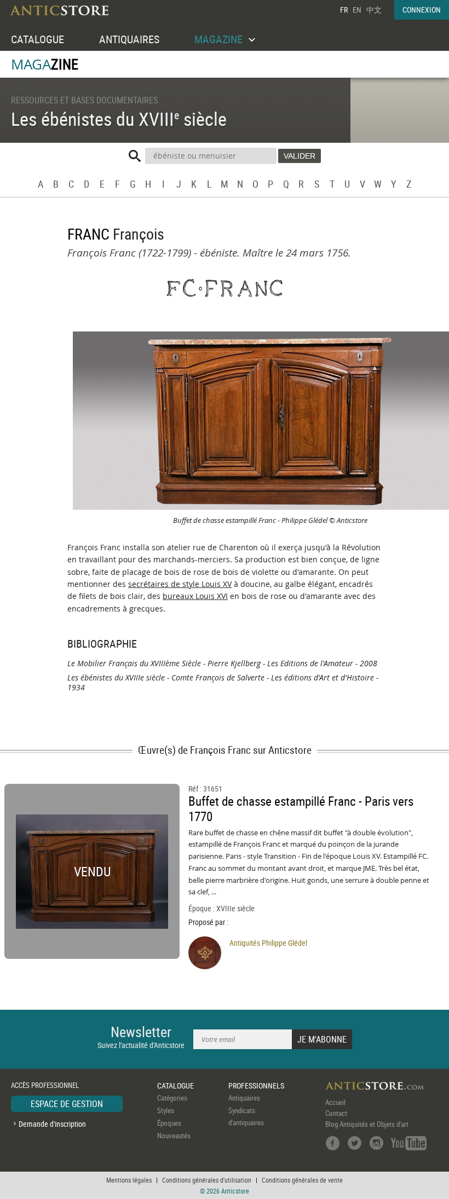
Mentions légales (129, 1179)
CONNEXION (421, 9)
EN (357, 9)
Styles (165, 1110)
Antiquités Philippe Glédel (268, 943)
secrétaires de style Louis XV (180, 584)
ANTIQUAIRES (129, 39)
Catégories (172, 1098)
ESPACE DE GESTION (67, 1104)
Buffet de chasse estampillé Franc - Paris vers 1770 (300, 809)
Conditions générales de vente (302, 1179)
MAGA (44, 64)
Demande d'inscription (52, 1124)
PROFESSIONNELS (256, 1085)
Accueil (335, 1102)
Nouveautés (174, 1135)
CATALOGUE (37, 39)
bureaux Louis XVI (195, 596)
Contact (336, 1113)
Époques (169, 1123)
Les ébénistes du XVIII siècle (119, 118)
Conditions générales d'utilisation (206, 1179)
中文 (374, 9)
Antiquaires (244, 1098)
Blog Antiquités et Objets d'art (366, 1124)
